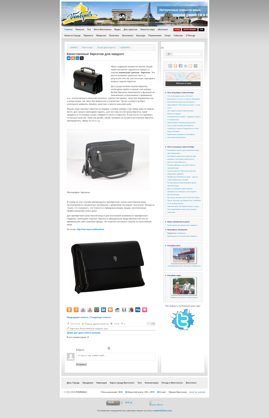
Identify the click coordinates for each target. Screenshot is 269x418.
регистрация (190, 29)
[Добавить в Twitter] (186, 66)
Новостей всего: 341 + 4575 (140, 392)
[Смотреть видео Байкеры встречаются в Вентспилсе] (184, 294)
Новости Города (72, 35)
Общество (101, 35)
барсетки (74, 328)
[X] (82, 58)
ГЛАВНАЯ (73, 47)
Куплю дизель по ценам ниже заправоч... (182, 225)
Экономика (127, 35)
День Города (73, 383)
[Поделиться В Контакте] (170, 66)
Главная (68, 29)
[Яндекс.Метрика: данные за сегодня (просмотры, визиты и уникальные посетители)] (156, 403)
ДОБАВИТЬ (125, 47)
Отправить (81, 364)
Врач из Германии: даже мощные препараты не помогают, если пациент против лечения (182, 191)
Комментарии (151, 383)
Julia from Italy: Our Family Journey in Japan (183, 206)
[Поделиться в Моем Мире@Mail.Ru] (195, 66)
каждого (99, 328)
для (106, 328)
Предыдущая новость (78, 317)
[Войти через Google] (108, 348)
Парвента (88, 35)
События (178, 35)
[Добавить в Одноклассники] (175, 66)
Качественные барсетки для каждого (181, 102)
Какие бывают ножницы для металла (181, 122)
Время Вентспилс (178, 392)
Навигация (101, 383)
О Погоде (190, 35)
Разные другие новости (106, 47)
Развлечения (154, 35)
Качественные (87, 328)
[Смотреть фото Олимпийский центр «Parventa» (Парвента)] (184, 262)
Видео (117, 29)
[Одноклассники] (73, 58)
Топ (89, 29)
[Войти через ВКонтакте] (93, 348)
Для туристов (130, 29)
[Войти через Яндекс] (103, 348)
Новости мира (147, 29)
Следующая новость (100, 317)
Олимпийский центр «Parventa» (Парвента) (184, 266)
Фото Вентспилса (102, 29)
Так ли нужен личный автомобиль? (180, 125)
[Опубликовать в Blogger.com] (190, 66)
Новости (80, 29)
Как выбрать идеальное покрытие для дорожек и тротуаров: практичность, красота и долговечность (181, 159)
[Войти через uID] (87, 348)
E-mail (162, 392)
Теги (139, 383)
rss (201, 29)
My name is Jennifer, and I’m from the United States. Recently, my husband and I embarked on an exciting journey (184, 200)
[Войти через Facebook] (98, 348)
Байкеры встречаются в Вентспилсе (184, 297)
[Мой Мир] (77, 58)
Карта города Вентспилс (122, 383)
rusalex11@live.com (162, 410)
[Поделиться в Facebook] (180, 66)
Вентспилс (191, 383)
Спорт (168, 35)
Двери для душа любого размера (83, 333)
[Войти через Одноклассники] (114, 348)
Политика (114, 35)
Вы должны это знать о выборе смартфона (183, 99)
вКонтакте (163, 29)
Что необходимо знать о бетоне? (180, 96)
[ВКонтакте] (69, 58)
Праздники (88, 383)
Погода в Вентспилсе (172, 383)
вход (177, 29)
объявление (181, 233)
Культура (140, 35)
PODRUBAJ (81, 392)
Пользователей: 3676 (112, 392)
